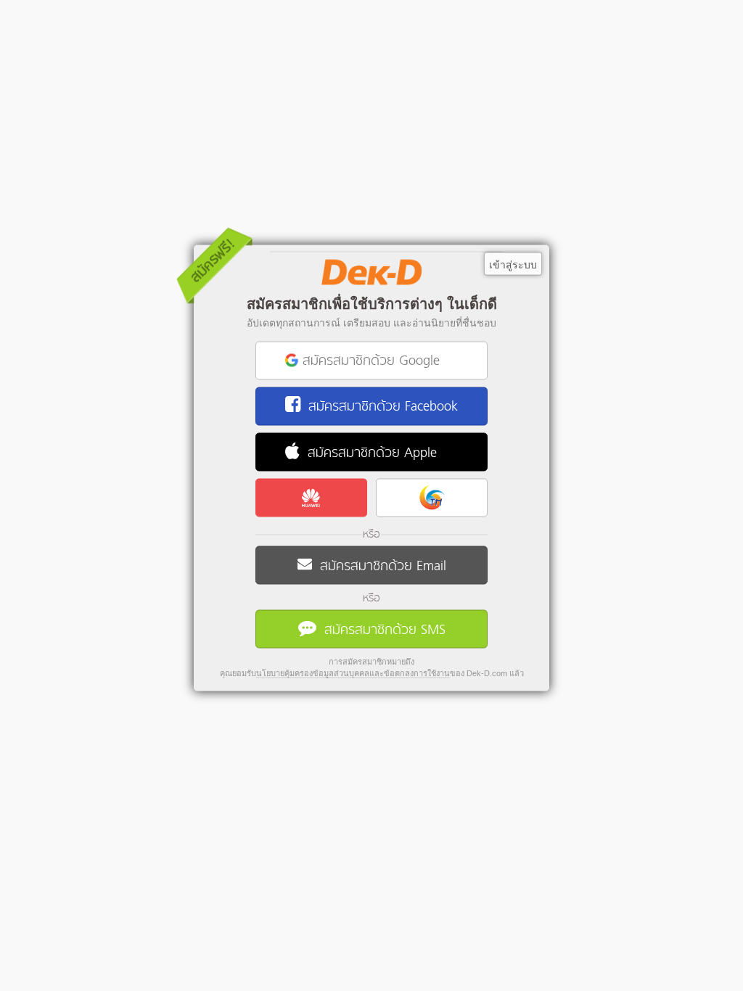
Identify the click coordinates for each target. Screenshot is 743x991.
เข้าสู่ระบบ (513, 264)
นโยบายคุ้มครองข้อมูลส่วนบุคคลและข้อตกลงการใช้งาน (353, 672)
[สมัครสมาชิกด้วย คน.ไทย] (432, 497)
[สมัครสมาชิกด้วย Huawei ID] (311, 497)
